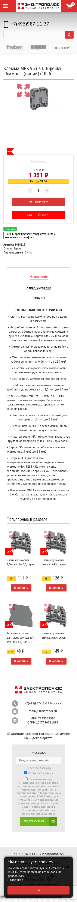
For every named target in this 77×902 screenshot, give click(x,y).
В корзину (21, 588)
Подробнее (15, 880)
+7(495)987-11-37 (30, 23)
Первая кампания (40, 773)
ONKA (28, 252)
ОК (38, 890)
